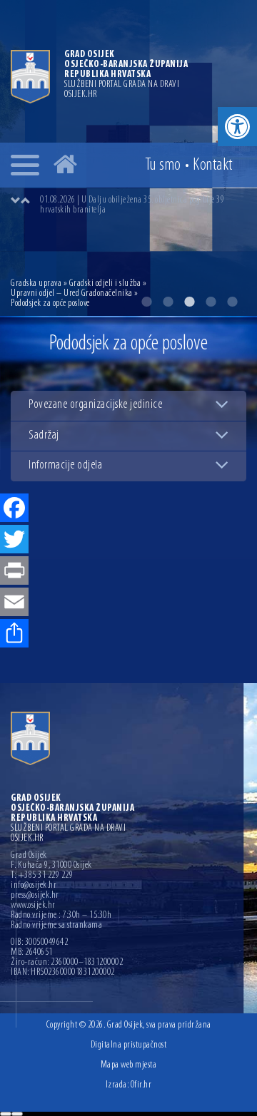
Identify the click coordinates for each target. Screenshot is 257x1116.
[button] (237, 126)
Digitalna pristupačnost (129, 1045)
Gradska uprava (36, 283)
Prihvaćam (5, 1114)
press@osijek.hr (35, 896)
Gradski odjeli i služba (105, 283)
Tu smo (163, 165)
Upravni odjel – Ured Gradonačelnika (72, 293)
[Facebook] (14, 509)
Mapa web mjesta (129, 1065)
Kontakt (213, 165)
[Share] (14, 634)
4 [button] (210, 302)
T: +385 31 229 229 (42, 876)
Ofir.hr (141, 1085)
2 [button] (168, 302)
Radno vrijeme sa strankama (56, 926)
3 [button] (189, 302)
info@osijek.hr (33, 886)
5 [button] (232, 302)
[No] (17, 1114)
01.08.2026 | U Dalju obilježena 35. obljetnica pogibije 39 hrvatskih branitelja (132, 205)
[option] (142, 205)
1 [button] (146, 302)
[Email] (14, 603)
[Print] (14, 572)
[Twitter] (14, 540)
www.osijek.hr (33, 906)
